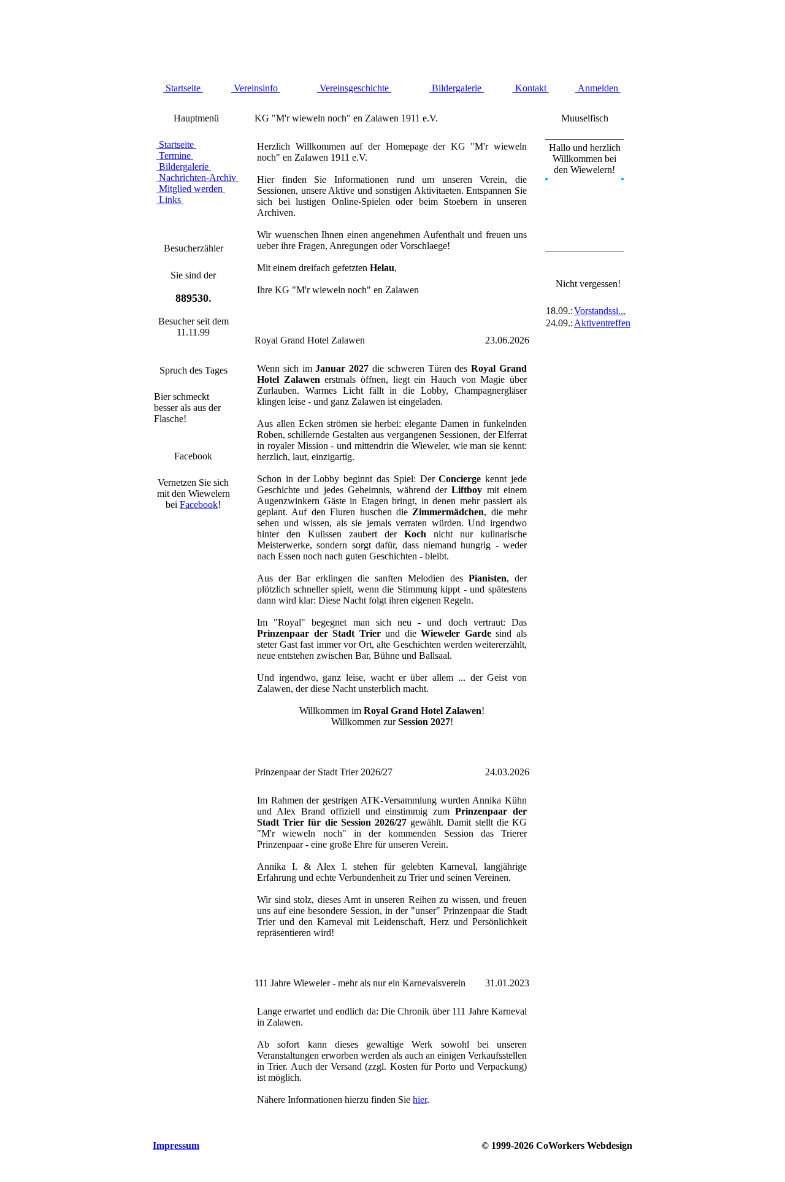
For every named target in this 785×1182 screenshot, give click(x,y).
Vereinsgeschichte (354, 88)
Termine (174, 155)
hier (420, 1099)
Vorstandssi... (600, 310)
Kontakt (531, 88)
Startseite (183, 88)
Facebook (199, 504)
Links (169, 199)
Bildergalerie (456, 88)
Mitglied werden (190, 188)
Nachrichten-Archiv (197, 177)
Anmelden (598, 88)
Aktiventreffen (602, 323)
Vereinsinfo (255, 88)
